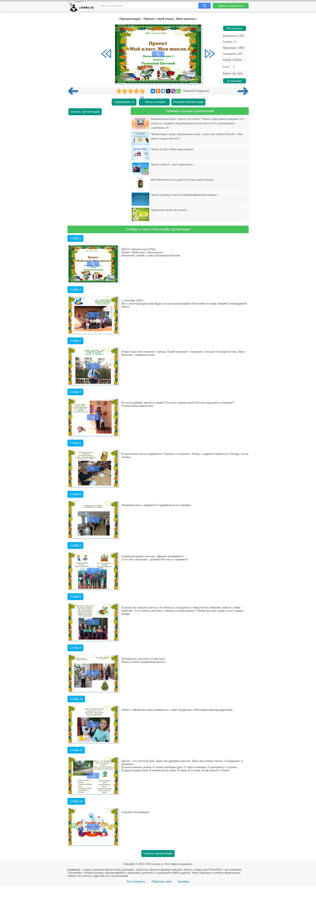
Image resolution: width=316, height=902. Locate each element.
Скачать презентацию (85, 111)
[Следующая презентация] (243, 91)
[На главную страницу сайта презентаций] (82, 7)
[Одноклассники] (158, 91)
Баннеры (183, 881)
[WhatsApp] (178, 91)
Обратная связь (162, 881)
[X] (168, 91)
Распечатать (234, 28)
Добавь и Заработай (231, 5)
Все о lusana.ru (136, 881)
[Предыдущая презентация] (74, 91)
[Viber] (173, 91)
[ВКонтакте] (153, 91)
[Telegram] (163, 91)
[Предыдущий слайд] (106, 54)
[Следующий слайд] (209, 54)
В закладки (234, 80)
